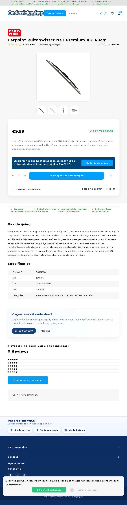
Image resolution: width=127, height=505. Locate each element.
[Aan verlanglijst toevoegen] (111, 176)
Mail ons (45, 331)
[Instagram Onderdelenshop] (17, 475)
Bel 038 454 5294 (24, 331)
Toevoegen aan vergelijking (28, 189)
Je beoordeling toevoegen (49, 45)
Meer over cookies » (86, 490)
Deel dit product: (92, 189)
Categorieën (53, 13)
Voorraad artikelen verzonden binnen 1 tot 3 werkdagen (72, 2)
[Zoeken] (101, 13)
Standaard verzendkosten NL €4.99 (22, 2)
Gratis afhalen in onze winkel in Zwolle (44, 2)
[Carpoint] (63, 32)
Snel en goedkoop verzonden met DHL (101, 2)
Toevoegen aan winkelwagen (67, 176)
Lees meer (34, 149)
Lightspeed (78, 497)
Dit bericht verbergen (49, 490)
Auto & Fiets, (55, 295)
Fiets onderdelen (85, 295)
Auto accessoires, (69, 295)
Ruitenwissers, (43, 295)
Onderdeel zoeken (97, 163)
